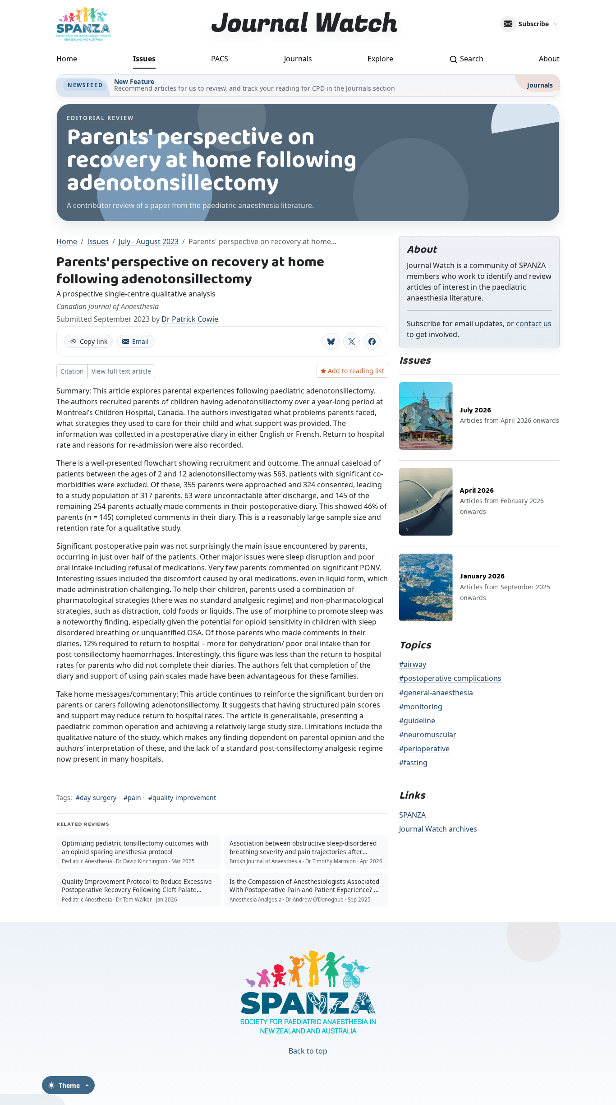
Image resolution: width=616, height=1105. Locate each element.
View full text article (121, 371)
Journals (298, 59)
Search (470, 59)
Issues (144, 59)
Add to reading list (356, 370)
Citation (72, 371)
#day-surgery (96, 797)
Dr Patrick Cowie (189, 319)
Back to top (308, 1051)
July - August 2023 (149, 241)
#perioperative (424, 749)
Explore (380, 59)
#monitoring (420, 707)
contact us (534, 323)
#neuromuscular (427, 735)
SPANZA (412, 815)
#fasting (413, 762)
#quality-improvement (182, 797)
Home (66, 59)
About (549, 59)
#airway (412, 664)
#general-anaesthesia (436, 693)
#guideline (417, 721)
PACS (219, 59)
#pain (132, 797)
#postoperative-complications (450, 678)
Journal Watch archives (438, 829)
